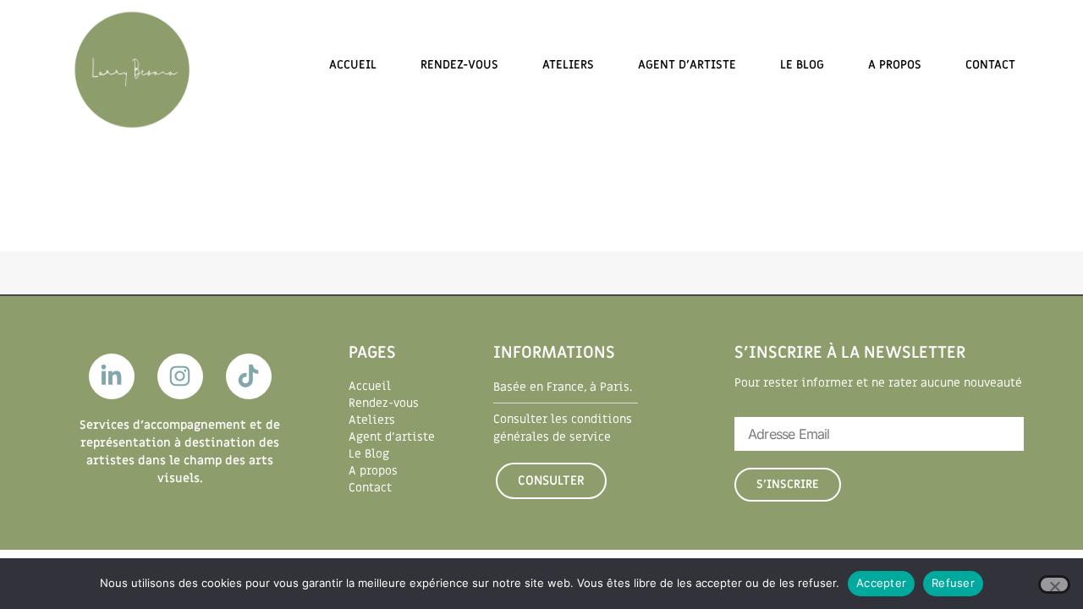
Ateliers (568, 65)
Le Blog (802, 65)
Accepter (881, 583)
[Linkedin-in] (112, 376)
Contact (990, 65)
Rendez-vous (459, 65)
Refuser (953, 583)
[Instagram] (180, 376)
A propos (894, 65)
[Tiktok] (249, 376)
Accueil (353, 65)
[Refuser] (1054, 584)
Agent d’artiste (687, 65)
